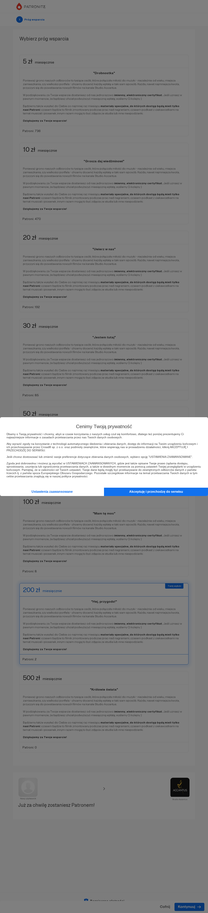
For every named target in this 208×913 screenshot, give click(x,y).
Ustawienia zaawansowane (52, 491)
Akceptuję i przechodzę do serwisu (156, 491)
